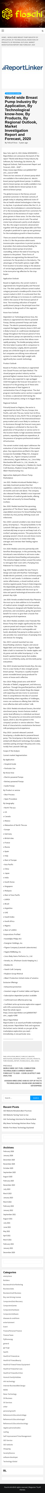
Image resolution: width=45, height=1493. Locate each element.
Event (5, 1327)
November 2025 (9, 1164)
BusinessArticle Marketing (13, 1284)
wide (32, 1061)
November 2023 (9, 1185)
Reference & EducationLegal (14, 1419)
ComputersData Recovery (13, 1301)
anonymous (7, 1276)
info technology (9, 1381)
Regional (10, 1061)
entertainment (8, 1322)
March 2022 (7, 1202)
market (23, 1059)
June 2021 (7, 1227)
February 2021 (8, 1244)
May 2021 (6, 1231)
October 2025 (8, 1168)
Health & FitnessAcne (11, 1356)
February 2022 (8, 1206)
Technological (25, 1061)
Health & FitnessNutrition (13, 1373)
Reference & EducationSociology (15, 1423)
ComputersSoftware (10, 1314)
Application (11, 1056)
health (5, 1352)
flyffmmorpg (8, 1339)
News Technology (10, 1394)
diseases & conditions (11, 1318)
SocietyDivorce (9, 1453)
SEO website (8, 1444)
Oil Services (7, 1402)
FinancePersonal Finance (12, 1331)
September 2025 (9, 1172)
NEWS (5, 1390)
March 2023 (7, 1193)
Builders (6, 1280)
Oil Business (7, 1398)
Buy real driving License (12, 1297)
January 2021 (8, 1248)
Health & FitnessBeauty (12, 1360)
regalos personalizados (12, 1428)
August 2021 (7, 1219)
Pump (5, 1061)
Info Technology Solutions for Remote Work (19, 1119)
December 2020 (9, 1252)
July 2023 (6, 1189)
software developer (10, 1457)
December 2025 (9, 1160)
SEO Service (7, 1440)
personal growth (9, 1411)
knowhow (16, 1059)
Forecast (24, 1056)
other (5, 1407)
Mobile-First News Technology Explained (18, 1127)
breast (18, 1056)
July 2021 (6, 1223)
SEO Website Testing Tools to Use (15, 1115)
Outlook (29, 1059)
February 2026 (8, 1151)
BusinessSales (8, 1289)
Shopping (7, 1449)
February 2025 (8, 1181)
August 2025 (7, 1176)
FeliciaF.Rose (12, 142)
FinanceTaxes (8, 1335)
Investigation (7, 1059)
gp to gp (6, 1348)
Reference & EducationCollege (14, 1415)
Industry (31, 1056)
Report (16, 1061)
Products (36, 1059)
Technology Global (13, 93)
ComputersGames (10, 1305)
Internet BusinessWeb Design (14, 1386)
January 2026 (8, 1155)
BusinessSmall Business (12, 1293)
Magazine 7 (33, 1487)
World (37, 1061)
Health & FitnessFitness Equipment (16, 1364)
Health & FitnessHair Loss (12, 1369)
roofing (6, 1432)
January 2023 (8, 1197)
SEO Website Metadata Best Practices (17, 1111)
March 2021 (7, 1240)
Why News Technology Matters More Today (19, 1123)
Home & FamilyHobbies (12, 1377)
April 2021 (6, 1235)
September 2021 (9, 1214)
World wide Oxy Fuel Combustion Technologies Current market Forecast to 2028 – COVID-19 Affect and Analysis (21, 1071)
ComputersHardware (11, 1310)
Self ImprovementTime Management (17, 1436)
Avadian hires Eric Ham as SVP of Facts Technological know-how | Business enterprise (23, 1082)
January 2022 (8, 1210)
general (6, 1343)
